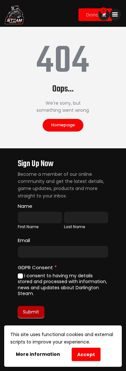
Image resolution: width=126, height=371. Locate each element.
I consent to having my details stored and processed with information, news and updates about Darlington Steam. (62, 284)
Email (24, 240)
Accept (86, 354)
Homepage (63, 125)
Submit (31, 312)
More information (38, 354)
